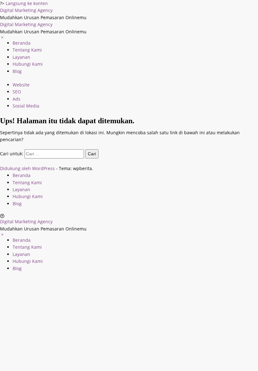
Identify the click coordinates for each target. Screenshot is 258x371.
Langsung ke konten (27, 3)
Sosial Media (26, 106)
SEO (17, 92)
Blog (17, 71)
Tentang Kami (27, 50)
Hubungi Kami (28, 64)
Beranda (22, 43)
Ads (16, 99)
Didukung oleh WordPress (27, 168)
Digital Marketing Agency (26, 10)
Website (21, 85)
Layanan (21, 57)
